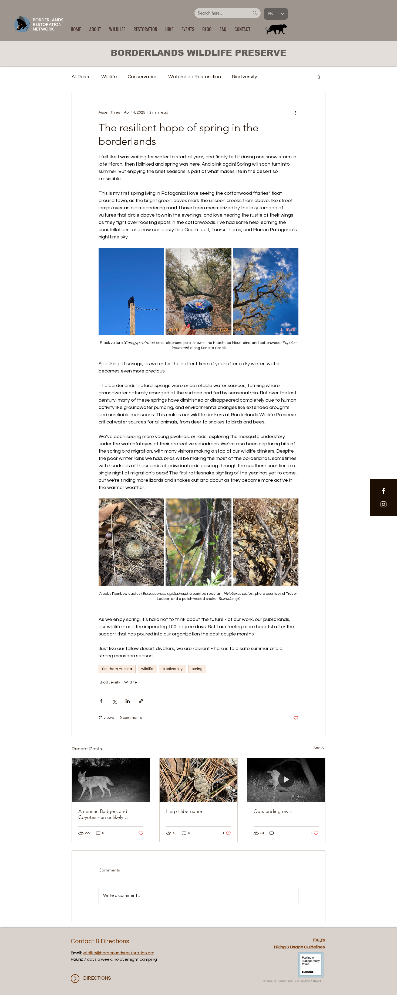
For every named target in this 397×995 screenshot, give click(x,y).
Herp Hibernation (185, 811)
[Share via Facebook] (101, 701)
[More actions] (295, 113)
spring (197, 669)
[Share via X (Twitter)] (114, 701)
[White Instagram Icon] (383, 504)
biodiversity (173, 669)
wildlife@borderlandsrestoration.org (118, 953)
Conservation (142, 76)
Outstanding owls (273, 811)
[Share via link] (140, 701)
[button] (117, 29)
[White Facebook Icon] (383, 491)
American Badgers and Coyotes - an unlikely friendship (102, 814)
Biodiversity (244, 76)
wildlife (147, 669)
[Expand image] (131, 291)
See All (319, 748)
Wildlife (109, 76)
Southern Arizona (117, 669)
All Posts (81, 76)
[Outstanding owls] (286, 780)
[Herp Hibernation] (199, 780)
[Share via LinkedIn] (127, 701)
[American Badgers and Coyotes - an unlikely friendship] (111, 780)
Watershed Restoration (194, 76)
